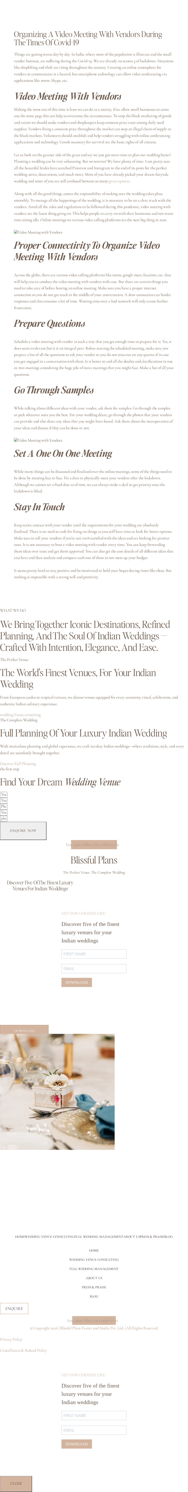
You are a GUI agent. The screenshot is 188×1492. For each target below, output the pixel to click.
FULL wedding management (98, 1237)
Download (24, 1031)
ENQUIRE (14, 1308)
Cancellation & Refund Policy (23, 1350)
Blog (168, 1237)
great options (119, 180)
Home (20, 1237)
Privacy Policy (11, 1339)
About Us (131, 1237)
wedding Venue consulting (20, 714)
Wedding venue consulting (49, 1237)
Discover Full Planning (18, 763)
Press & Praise (152, 1237)
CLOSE (16, 1483)
